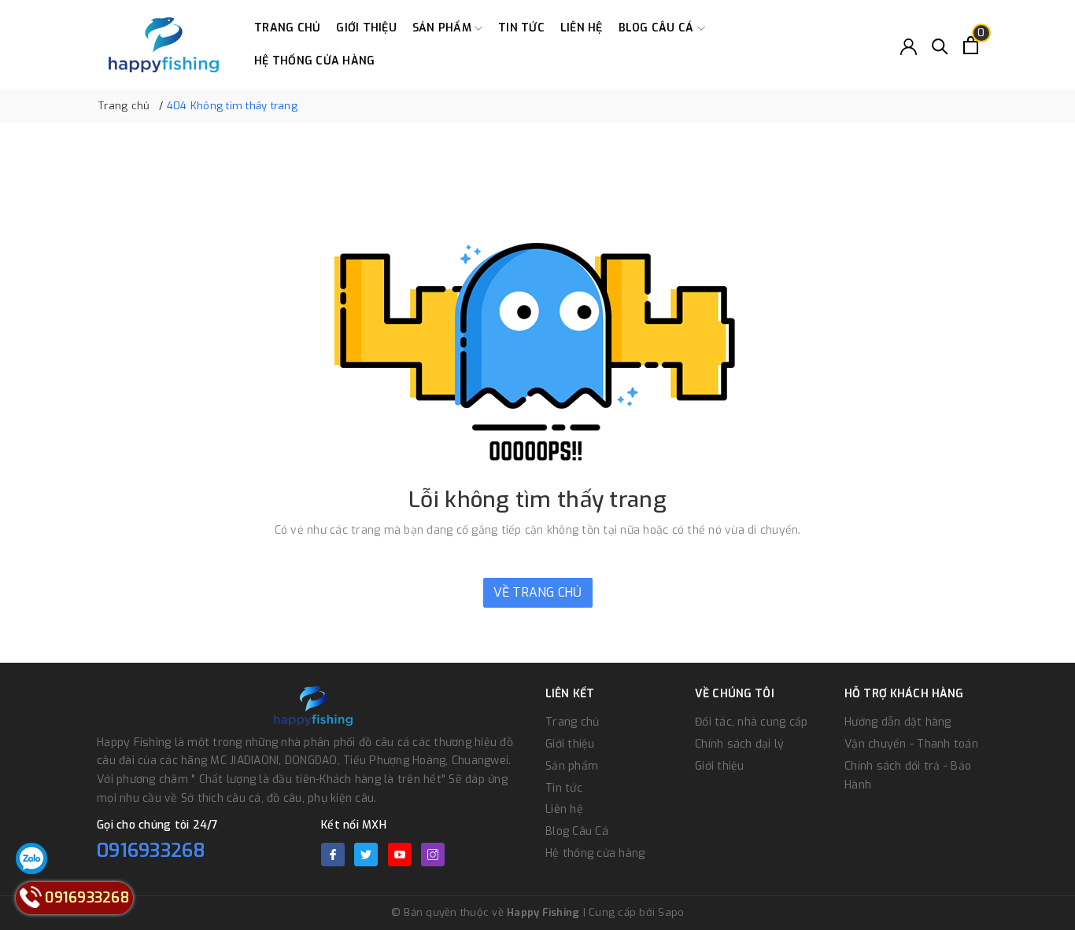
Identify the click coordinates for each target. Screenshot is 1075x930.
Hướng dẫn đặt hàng (897, 722)
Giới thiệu (366, 27)
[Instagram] (433, 854)
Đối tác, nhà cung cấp (751, 722)
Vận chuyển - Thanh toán (911, 744)
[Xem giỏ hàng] (970, 45)
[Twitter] (366, 854)
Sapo (671, 912)
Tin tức (521, 27)
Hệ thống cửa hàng (314, 60)
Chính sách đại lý (739, 744)
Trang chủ (287, 27)
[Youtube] (400, 854)
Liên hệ (581, 27)
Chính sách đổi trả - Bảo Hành (907, 775)
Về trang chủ (537, 592)
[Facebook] (333, 854)
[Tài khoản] (908, 45)
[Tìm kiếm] (940, 45)
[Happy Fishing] (164, 44)
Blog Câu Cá (658, 27)
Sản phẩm (443, 27)
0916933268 (151, 850)
